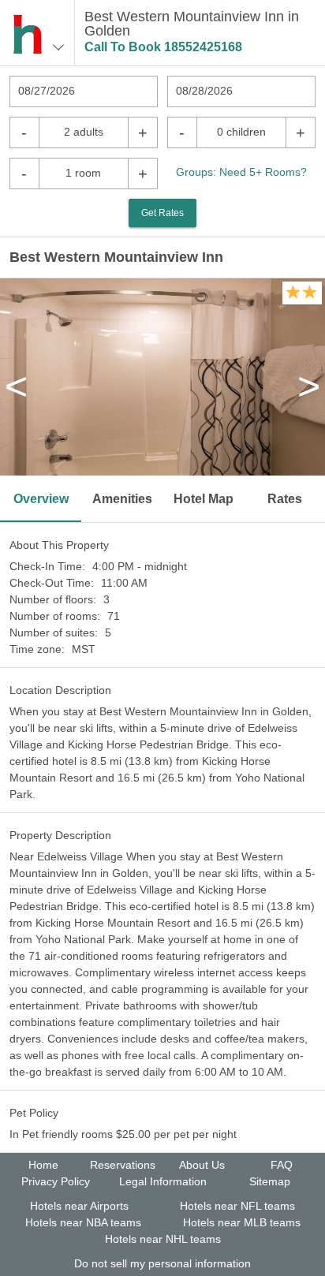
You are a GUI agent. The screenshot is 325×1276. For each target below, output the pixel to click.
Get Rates (162, 212)
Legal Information (163, 1181)
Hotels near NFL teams (237, 1206)
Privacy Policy (55, 1181)
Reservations (122, 1164)
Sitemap (269, 1181)
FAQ (282, 1164)
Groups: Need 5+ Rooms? (241, 172)
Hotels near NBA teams (83, 1222)
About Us (202, 1164)
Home (43, 1164)
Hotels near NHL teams (163, 1239)
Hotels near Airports (79, 1206)
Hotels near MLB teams (242, 1222)
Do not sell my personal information (162, 1263)
